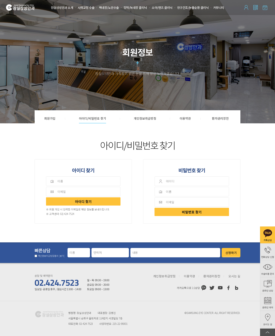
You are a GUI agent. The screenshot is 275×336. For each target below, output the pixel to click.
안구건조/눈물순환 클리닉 (193, 7)
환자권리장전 (211, 276)
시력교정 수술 (86, 7)
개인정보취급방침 (164, 276)
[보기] (62, 255)
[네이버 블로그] (236, 288)
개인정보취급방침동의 (51, 255)
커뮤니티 (218, 7)
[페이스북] (228, 288)
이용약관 (189, 276)
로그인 (246, 7)
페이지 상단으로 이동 (267, 332)
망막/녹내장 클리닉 (135, 7)
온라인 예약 (265, 7)
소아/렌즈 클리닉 (162, 7)
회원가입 (255, 7)
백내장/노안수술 (109, 7)
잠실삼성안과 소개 (62, 7)
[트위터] (212, 288)
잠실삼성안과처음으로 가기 (20, 7)
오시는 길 (234, 276)
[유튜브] (220, 288)
